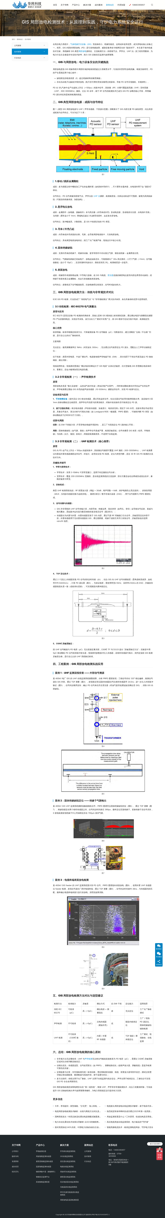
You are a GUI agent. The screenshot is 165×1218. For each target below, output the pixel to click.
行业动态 (17, 58)
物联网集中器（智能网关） (46, 1172)
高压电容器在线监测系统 (69, 1182)
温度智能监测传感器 (43, 1166)
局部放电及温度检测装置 (69, 1200)
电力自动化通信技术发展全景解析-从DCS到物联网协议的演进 (78, 1122)
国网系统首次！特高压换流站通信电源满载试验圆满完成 (78, 1117)
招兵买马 (15, 1172)
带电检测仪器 (41, 1151)
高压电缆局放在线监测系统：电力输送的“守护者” (128, 1122)
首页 (55, 5)
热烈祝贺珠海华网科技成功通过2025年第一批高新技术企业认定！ (130, 1111)
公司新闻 (17, 45)
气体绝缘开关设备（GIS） (81, 44)
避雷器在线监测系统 (67, 1177)
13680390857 (138, 5)
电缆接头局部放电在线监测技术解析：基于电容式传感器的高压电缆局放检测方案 (130, 1106)
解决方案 (87, 5)
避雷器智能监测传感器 (44, 1161)
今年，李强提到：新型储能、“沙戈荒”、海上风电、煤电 (78, 1106)
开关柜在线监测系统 (67, 1151)
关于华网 (64, 5)
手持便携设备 (61, 399)
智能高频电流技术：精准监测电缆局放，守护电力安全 (130, 1127)
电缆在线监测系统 (67, 1166)
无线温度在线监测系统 (68, 1187)
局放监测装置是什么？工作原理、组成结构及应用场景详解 (130, 1117)
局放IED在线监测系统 (68, 1172)
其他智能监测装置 (43, 1182)
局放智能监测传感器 (43, 1156)
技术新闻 (17, 52)
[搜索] (152, 5)
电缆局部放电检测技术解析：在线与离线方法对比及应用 (78, 1111)
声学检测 (88, 1059)
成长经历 (15, 1166)
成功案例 (98, 5)
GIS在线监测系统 (66, 1156)
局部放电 (82, 51)
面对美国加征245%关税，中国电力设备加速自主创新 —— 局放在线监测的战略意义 (78, 1127)
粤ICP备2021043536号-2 (100, 1214)
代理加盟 (121, 5)
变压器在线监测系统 (67, 1161)
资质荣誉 (15, 1161)
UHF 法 (96, 196)
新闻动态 (110, 5)
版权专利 (15, 1156)
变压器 (110, 275)
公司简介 (15, 1151)
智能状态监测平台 (43, 1177)
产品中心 (76, 5)
